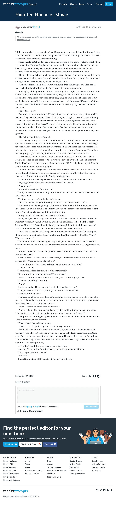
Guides (50, 464)
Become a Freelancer (34, 470)
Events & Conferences (56, 470)
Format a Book (76, 470)
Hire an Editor (9, 464)
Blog (49, 461)
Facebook (49, 444)
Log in (108, 4)
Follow (36, 27)
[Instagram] (100, 490)
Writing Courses (54, 467)
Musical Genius (23, 40)
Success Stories (32, 474)
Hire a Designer (9, 467)
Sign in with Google (29, 444)
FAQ (5, 496)
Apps (32, 4)
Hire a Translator (10, 477)
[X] (97, 490)
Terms (10, 496)
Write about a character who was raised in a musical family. (63, 37)
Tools (89, 4)
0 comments (94, 27)
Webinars (51, 474)
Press (27, 467)
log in (37, 407)
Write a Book (75, 464)
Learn (82, 4)
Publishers (96, 470)
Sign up (99, 4)
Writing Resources (77, 474)
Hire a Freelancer (10, 461)
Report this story (22, 382)
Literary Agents (98, 467)
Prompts (63, 4)
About (27, 461)
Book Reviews (97, 461)
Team (27, 464)
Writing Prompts (98, 464)
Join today (9, 444)
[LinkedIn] (104, 490)
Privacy (18, 496)
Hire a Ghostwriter (11, 474)
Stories (73, 4)
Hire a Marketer (9, 470)
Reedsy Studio (76, 461)
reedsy (15, 4)
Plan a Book (74, 467)
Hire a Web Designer (11, 480)
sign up (29, 407)
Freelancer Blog (54, 477)
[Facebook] (108, 490)
